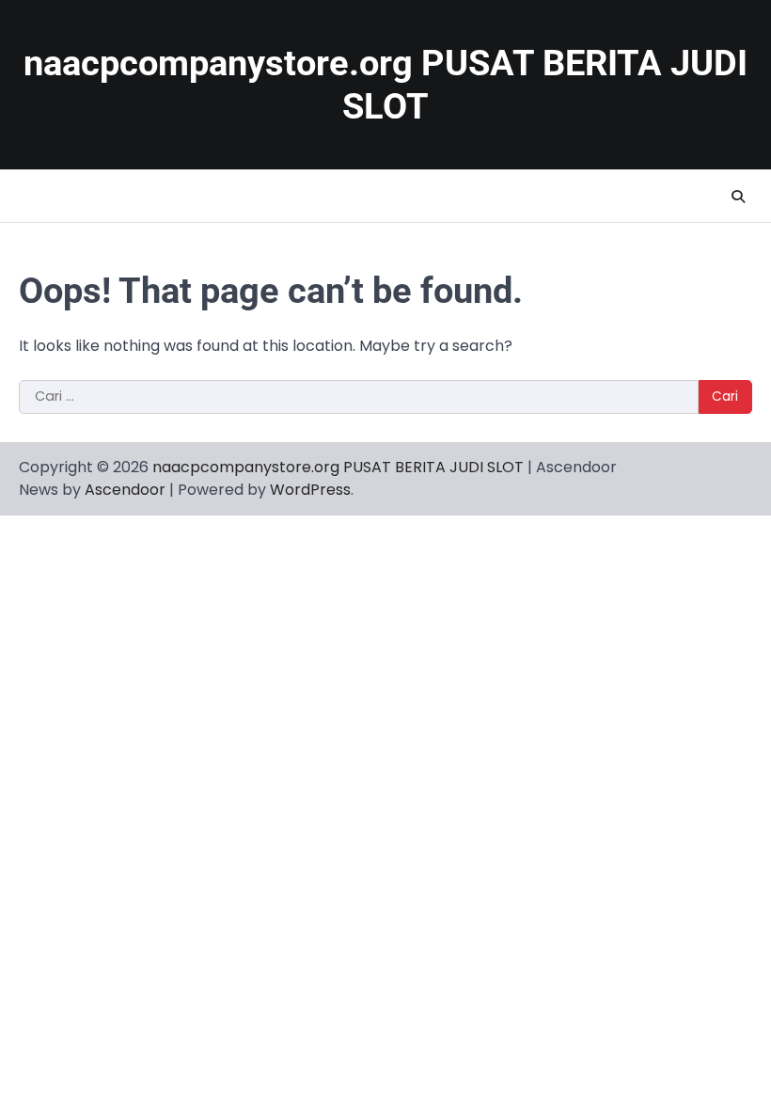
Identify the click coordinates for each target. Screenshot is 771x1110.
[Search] (738, 196)
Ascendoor (125, 489)
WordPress (310, 489)
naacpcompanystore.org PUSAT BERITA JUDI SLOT (338, 467)
